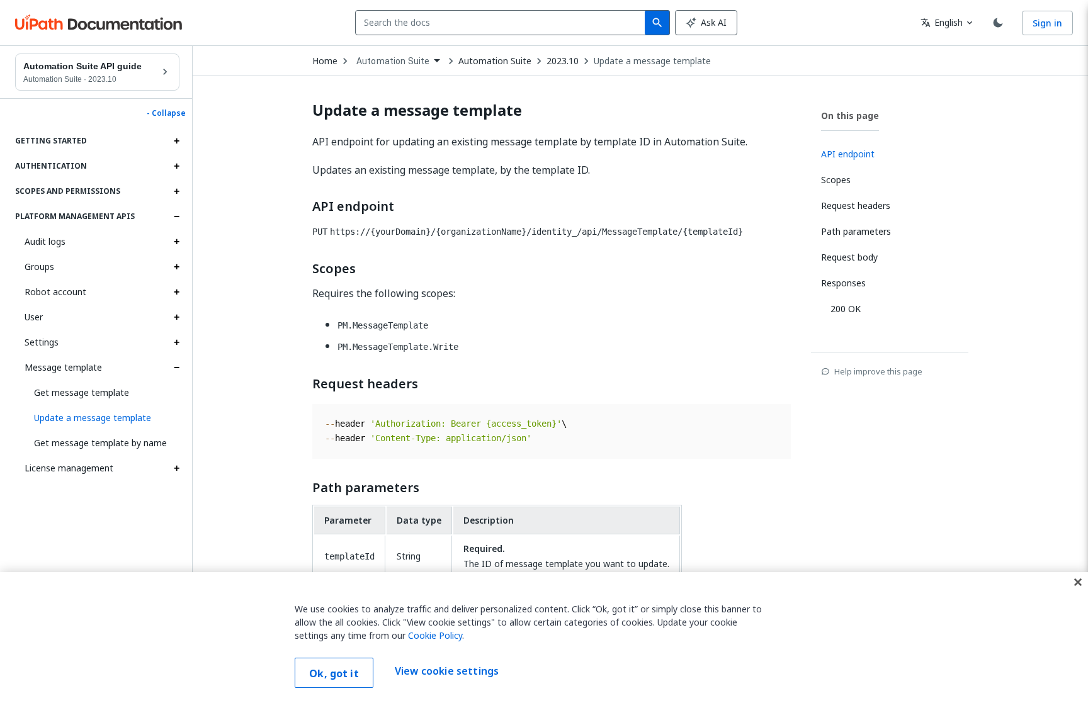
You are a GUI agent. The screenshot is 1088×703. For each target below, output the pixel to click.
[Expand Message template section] (176, 367)
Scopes (334, 269)
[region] (544, 637)
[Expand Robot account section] (176, 292)
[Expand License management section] (176, 468)
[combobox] (503, 22)
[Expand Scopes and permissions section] (176, 191)
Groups (39, 266)
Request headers (365, 384)
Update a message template (652, 61)
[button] (102, 417)
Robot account (55, 291)
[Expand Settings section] (176, 342)
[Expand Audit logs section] (176, 241)
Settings (42, 342)
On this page (850, 115)
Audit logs (45, 241)
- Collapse (166, 113)
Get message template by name (100, 442)
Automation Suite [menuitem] (392, 61)
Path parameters (365, 488)
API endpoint (353, 206)
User (34, 316)
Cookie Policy (435, 635)
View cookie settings (447, 671)
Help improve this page (878, 371)
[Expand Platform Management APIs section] (176, 216)
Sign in (1047, 23)
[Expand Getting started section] (176, 141)
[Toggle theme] (998, 22)
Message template (63, 367)
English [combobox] (942, 22)
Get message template (81, 392)
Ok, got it (334, 673)
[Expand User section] (176, 317)
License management (69, 468)
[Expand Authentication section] (176, 166)
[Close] (1078, 582)
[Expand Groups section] (176, 267)
